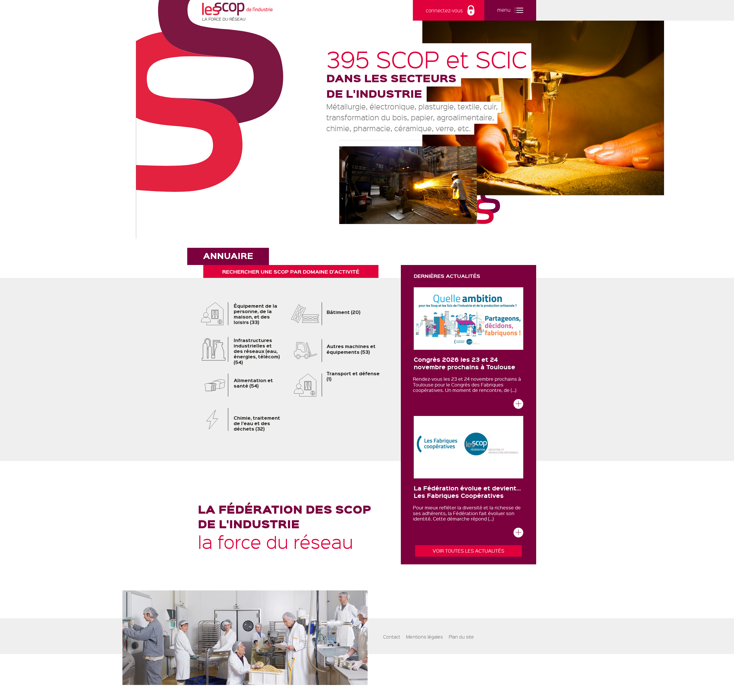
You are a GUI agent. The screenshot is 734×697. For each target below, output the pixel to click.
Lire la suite (518, 405)
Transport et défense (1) (338, 379)
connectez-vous (444, 10)
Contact (391, 637)
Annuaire (228, 256)
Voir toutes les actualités (468, 551)
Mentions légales (424, 637)
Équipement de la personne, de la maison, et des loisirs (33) (242, 315)
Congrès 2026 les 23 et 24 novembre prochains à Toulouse (464, 363)
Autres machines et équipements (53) (340, 353)
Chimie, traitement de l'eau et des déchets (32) (242, 422)
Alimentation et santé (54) (242, 387)
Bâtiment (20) (340, 315)
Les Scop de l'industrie (237, 9)
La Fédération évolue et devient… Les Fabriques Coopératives (467, 491)
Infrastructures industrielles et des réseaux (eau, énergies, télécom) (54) (242, 351)
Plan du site (461, 637)
